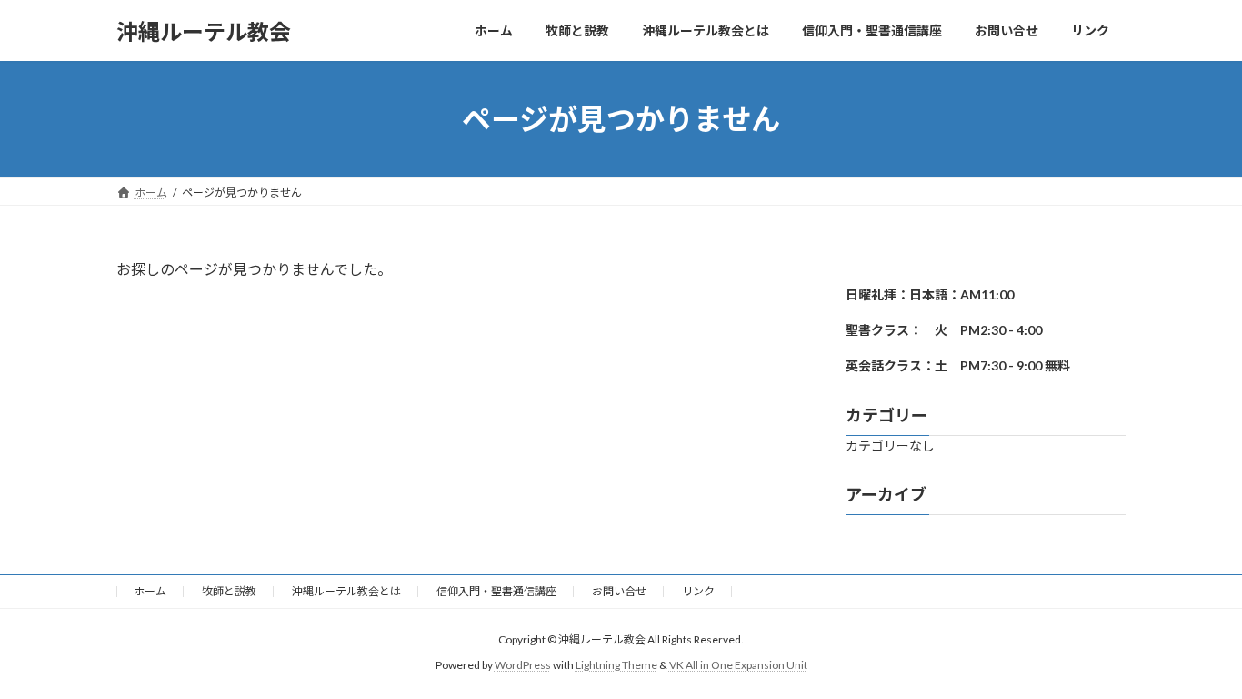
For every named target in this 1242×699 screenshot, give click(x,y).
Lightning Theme (616, 665)
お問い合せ (619, 591)
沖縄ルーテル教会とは (346, 591)
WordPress (523, 665)
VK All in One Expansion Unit (738, 665)
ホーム (150, 591)
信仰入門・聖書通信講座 (496, 591)
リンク (698, 591)
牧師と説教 (229, 591)
